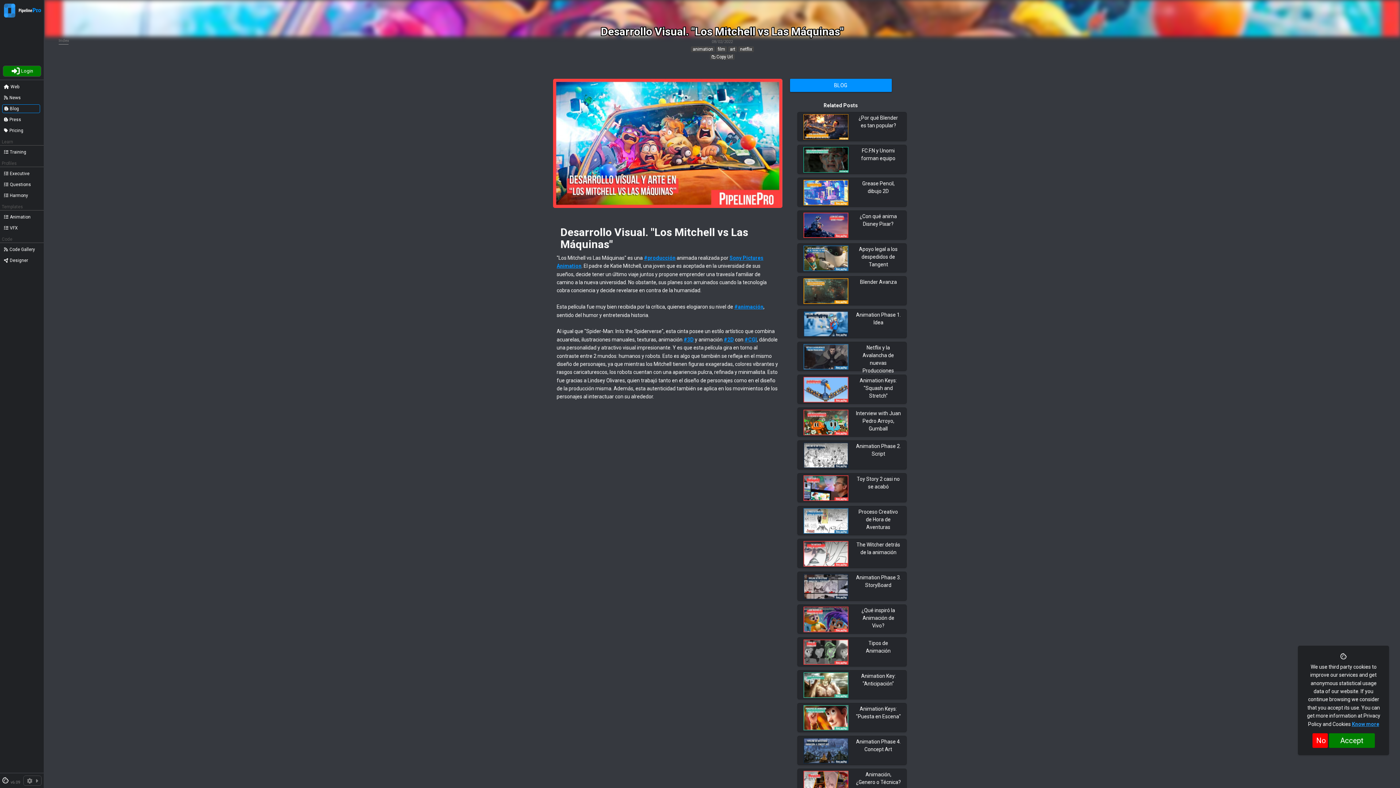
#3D (689, 340)
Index (64, 40)
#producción (660, 258)
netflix (746, 49)
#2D (729, 340)
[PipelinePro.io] (9, 16)
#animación (748, 307)
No (1321, 740)
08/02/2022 (722, 41)
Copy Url (724, 56)
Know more (1365, 724)
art (732, 49)
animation (703, 49)
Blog (841, 85)
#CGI (750, 340)
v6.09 (15, 782)
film (721, 49)
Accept (1352, 740)
